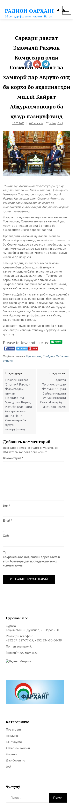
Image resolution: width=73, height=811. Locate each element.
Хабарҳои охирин (18, 748)
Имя (7, 506)
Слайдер (49, 356)
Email (7, 521)
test (8, 767)
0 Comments (36, 123)
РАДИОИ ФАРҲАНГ (30, 10)
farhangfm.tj (56, 123)
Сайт (6, 536)
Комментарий (13, 458)
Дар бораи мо (15, 760)
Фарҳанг (12, 754)
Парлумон (12, 736)
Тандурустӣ (14, 742)
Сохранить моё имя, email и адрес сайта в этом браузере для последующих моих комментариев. (31, 561)
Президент (33, 356)
